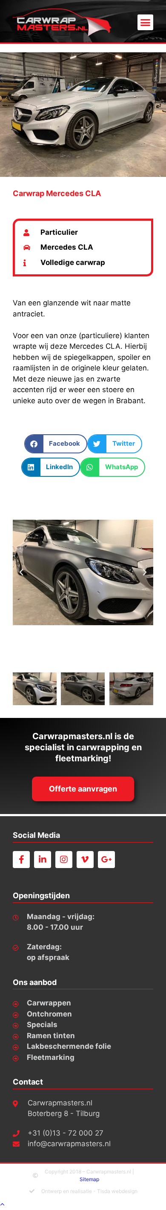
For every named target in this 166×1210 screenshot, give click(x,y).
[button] (145, 22)
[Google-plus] (106, 859)
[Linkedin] (42, 859)
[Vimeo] (85, 859)
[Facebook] (21, 859)
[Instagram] (63, 859)
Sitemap (89, 1179)
